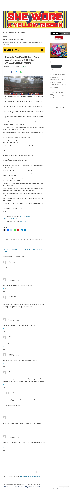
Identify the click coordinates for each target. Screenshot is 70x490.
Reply (4, 273)
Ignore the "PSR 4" (54, 87)
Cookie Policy (28, 487)
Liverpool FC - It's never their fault (57, 82)
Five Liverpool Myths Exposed (56, 99)
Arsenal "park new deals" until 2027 (57, 74)
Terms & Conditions (54, 104)
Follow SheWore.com (56, 66)
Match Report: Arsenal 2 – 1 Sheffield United (34, 249)
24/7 (69, 33)
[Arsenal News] (58, 37)
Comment (40, 472)
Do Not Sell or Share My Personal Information (31, 484)
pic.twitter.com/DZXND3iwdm (10, 218)
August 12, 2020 (23, 221)
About (9, 8)
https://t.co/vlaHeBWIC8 (25, 216)
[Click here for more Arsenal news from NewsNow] (56, 33)
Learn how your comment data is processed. (30, 476)
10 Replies (5, 36)
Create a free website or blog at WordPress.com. (12, 484)
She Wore (27, 239)
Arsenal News (65, 33)
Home (4, 8)
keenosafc (13, 241)
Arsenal (14, 239)
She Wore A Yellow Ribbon (35, 239)
